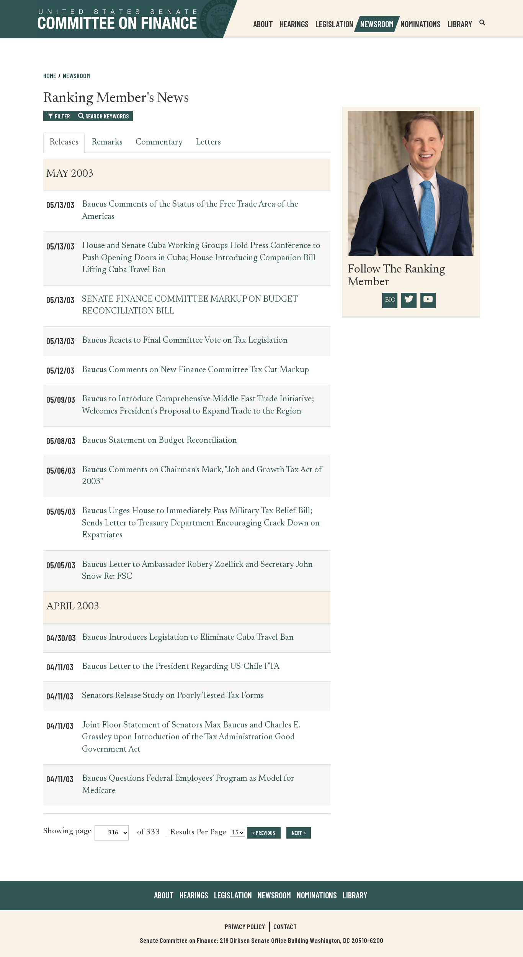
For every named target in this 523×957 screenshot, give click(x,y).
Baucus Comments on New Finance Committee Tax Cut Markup (195, 370)
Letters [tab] (208, 142)
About (164, 895)
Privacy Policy (245, 926)
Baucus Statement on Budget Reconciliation (159, 441)
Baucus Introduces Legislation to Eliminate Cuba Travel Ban (188, 638)
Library (460, 24)
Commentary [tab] (159, 142)
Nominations (420, 24)
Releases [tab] (63, 142)
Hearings (294, 24)
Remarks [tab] (107, 142)
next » (299, 832)
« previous (263, 832)
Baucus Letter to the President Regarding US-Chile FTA (180, 667)
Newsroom (274, 895)
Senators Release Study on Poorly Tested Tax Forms (173, 696)
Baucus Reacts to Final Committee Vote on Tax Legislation (185, 341)
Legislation (334, 24)
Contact (285, 926)
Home (49, 75)
